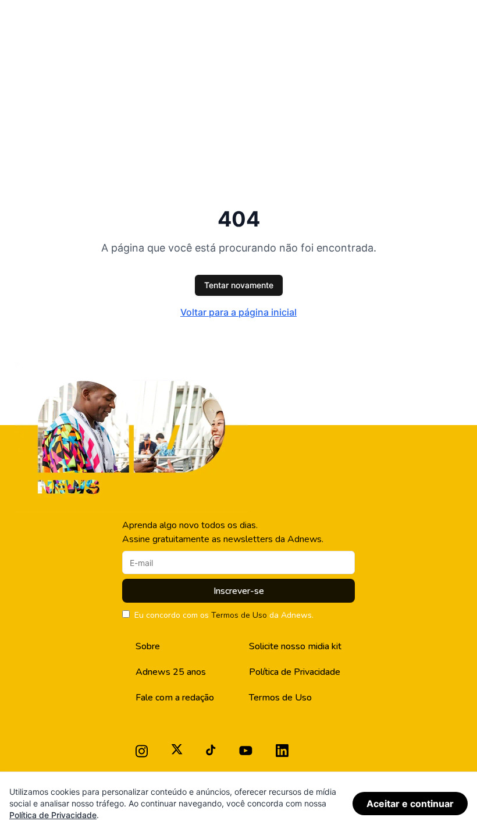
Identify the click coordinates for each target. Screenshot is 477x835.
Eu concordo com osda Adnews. (224, 615)
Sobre (148, 646)
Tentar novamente (238, 285)
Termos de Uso (239, 615)
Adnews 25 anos (171, 672)
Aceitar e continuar (410, 803)
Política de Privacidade (294, 672)
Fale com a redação (175, 697)
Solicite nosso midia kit (295, 646)
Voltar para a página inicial (238, 312)
